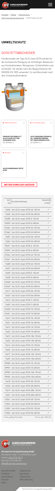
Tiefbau (13, 15)
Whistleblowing (26, 479)
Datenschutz (25, 476)
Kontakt (5, 479)
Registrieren (25, 470)
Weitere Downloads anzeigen (19, 184)
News (3, 482)
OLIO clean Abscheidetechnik (12, 18)
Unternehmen (7, 476)
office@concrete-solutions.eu (14, 463)
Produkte (4, 15)
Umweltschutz (24, 15)
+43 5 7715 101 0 (15, 457)
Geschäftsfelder (8, 470)
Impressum (24, 473)
